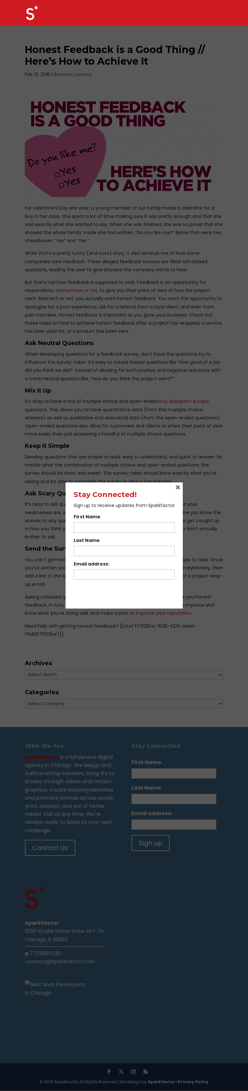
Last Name (87, 540)
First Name (87, 516)
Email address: (91, 564)
